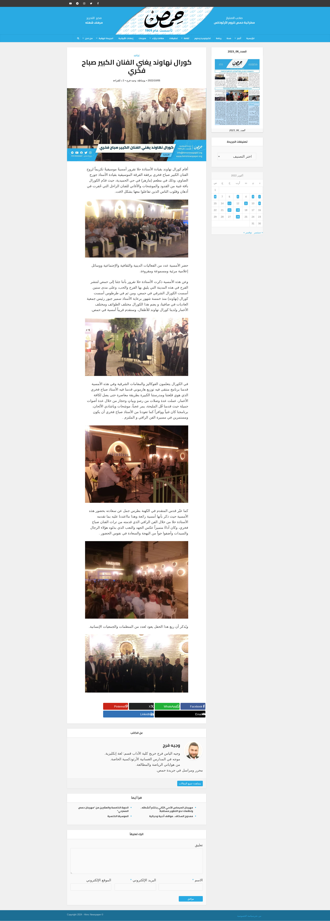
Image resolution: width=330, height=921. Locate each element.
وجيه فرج (131, 80)
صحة (229, 38)
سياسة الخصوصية (245, 916)
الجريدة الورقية (106, 38)
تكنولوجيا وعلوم (202, 38)
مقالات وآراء (158, 38)
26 (237, 216)
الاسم (197, 880)
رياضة (218, 38)
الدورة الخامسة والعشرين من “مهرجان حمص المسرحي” (103, 809)
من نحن (89, 38)
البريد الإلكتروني (143, 880)
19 (237, 210)
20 (229, 210)
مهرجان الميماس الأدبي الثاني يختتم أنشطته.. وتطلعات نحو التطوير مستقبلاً (166, 809)
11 (246, 203)
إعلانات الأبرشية (125, 38)
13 (229, 203)
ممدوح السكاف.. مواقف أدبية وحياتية (171, 816)
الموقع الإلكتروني (98, 880)
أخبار (239, 38)
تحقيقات (173, 38)
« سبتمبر (258, 232)
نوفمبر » (247, 232)
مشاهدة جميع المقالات (190, 783)
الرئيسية (250, 38)
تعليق (199, 845)
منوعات (142, 38)
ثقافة (186, 38)
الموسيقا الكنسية (118, 816)
